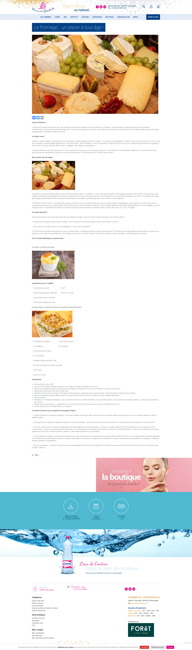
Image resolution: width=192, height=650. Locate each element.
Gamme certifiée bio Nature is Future (45, 608)
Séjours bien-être (38, 601)
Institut (74, 17)
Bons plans (153, 17)
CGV (33, 625)
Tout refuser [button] (144, 647)
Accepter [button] (170, 647)
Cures (57, 17)
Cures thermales (38, 606)
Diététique (97, 17)
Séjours (85, 17)
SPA (65, 17)
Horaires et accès (38, 618)
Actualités (35, 621)
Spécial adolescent (38, 610)
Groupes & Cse (123, 17)
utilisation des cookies (66, 647)
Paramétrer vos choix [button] (158, 647)
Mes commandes (38, 633)
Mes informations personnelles (43, 638)
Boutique (110, 17)
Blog (36, 455)
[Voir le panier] (157, 7)
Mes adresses (37, 635)
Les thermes (45, 17)
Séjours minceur (37, 603)
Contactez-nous (37, 623)
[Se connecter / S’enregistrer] (151, 7)
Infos (135, 17)
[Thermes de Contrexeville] (43, 7)
